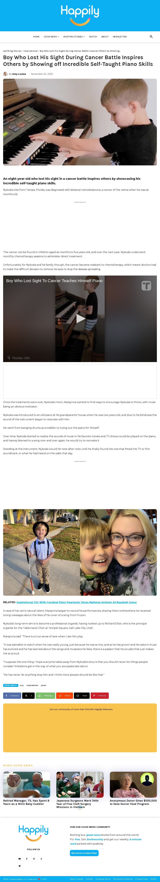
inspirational (32, 685)
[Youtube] (19, 859)
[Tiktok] (41, 859)
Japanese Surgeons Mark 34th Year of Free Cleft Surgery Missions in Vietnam (77, 804)
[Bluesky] (19, 866)
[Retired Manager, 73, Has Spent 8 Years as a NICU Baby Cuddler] (26, 785)
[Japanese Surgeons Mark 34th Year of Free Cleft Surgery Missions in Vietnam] (79, 785)
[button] (151, 36)
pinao (43, 685)
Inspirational (30, 50)
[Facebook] (27, 859)
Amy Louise (19, 74)
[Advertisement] (80, 226)
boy (22, 685)
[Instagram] (34, 859)
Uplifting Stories (12, 50)
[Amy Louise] (6, 74)
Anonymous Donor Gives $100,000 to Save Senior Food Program (133, 802)
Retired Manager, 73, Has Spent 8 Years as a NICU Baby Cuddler (26, 802)
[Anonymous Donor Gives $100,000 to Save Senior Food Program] (133, 785)
